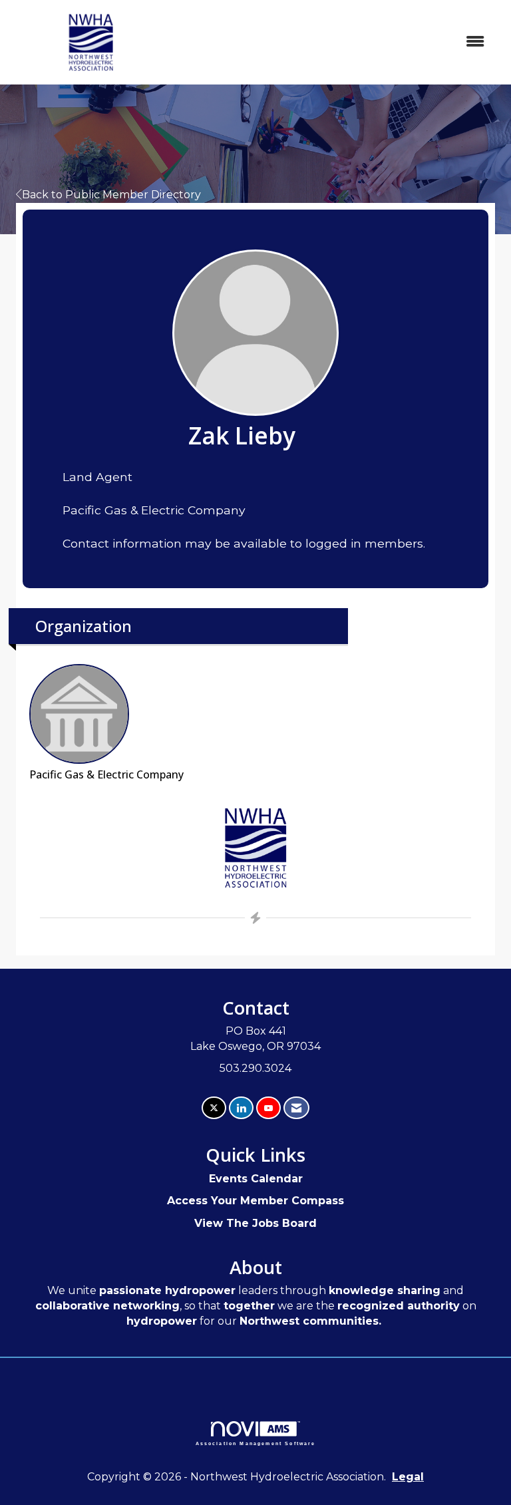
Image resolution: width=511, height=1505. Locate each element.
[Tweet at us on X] (214, 1108)
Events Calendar (256, 1178)
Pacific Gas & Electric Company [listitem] (106, 774)
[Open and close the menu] (334, 42)
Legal (408, 1476)
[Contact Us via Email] (296, 1108)
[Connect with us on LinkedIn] (241, 1108)
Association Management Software (256, 1443)
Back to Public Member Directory (111, 194)
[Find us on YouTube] (268, 1108)
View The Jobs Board (255, 1223)
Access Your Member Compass (255, 1200)
